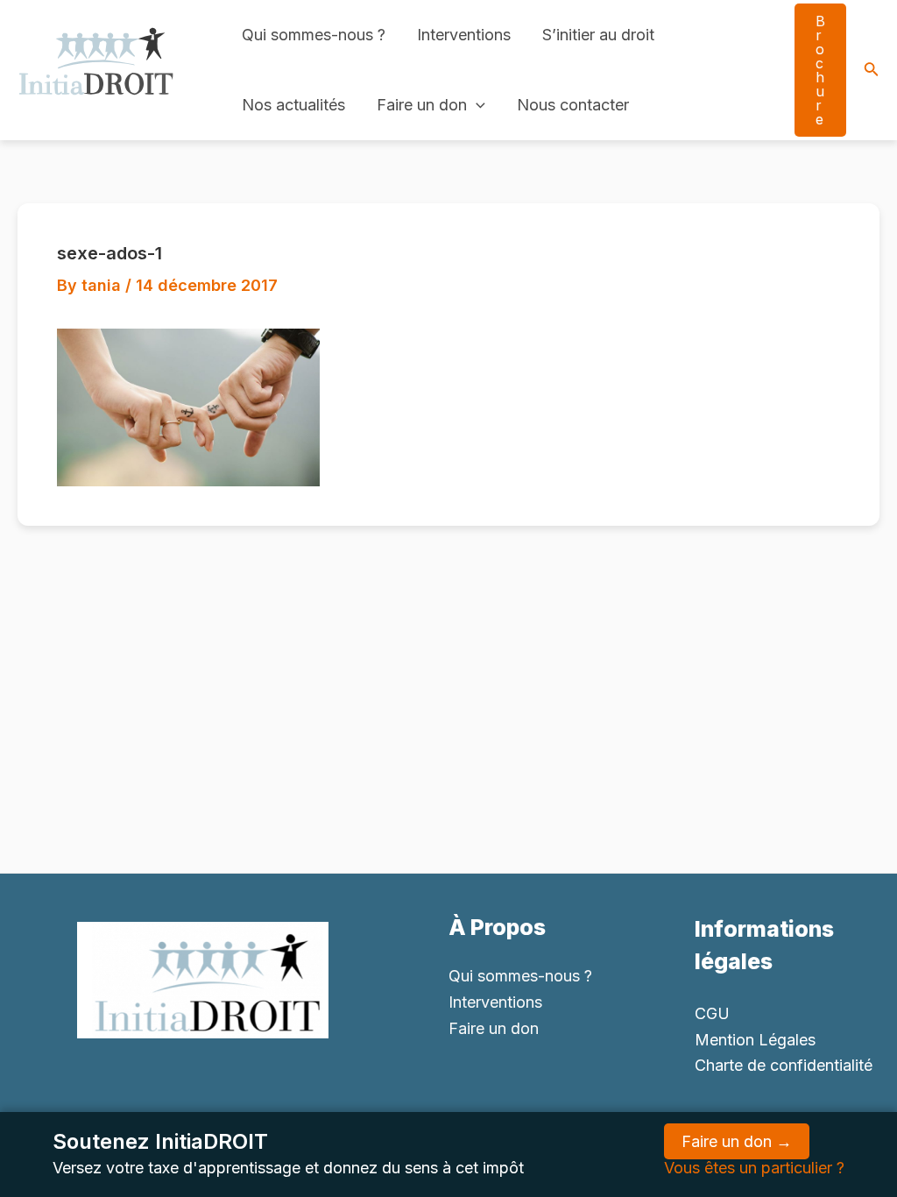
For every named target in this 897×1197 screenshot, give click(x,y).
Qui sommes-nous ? (313, 34)
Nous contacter (573, 105)
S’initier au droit (598, 34)
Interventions (464, 34)
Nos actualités (293, 105)
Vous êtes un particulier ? (754, 1167)
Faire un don (422, 105)
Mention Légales (755, 1040)
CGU (712, 1013)
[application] (476, 105)
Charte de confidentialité (783, 1065)
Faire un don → (737, 1141)
